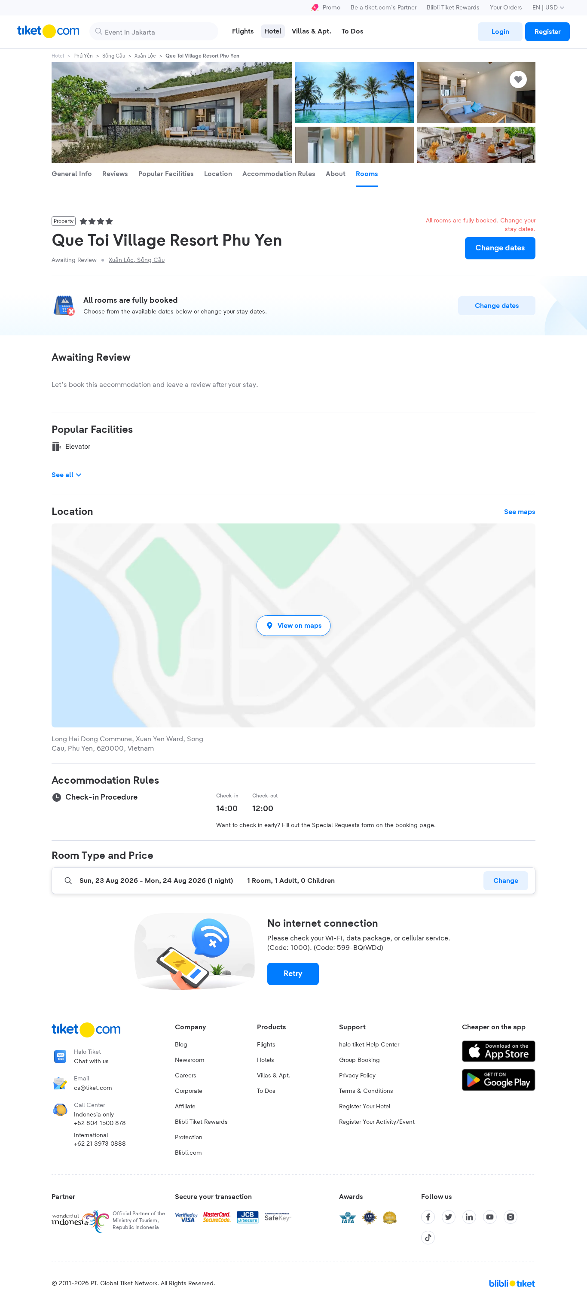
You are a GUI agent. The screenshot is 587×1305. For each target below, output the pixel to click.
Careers (185, 1076)
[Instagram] (510, 1217)
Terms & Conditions (366, 1091)
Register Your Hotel (364, 1106)
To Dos (266, 1091)
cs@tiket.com (93, 1088)
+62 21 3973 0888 (100, 1144)
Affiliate (185, 1106)
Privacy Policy (357, 1076)
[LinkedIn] (469, 1217)
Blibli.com (188, 1153)
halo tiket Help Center (369, 1045)
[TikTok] (428, 1237)
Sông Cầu (113, 55)
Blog (181, 1045)
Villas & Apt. (273, 1076)
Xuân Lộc (145, 55)
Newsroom (190, 1060)
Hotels (265, 1060)
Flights (266, 1045)
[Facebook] (428, 1217)
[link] (500, 31)
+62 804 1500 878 (100, 1123)
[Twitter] (449, 1217)
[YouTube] (490, 1217)
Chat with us (91, 1061)
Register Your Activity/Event (377, 1122)
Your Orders (506, 8)
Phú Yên (83, 55)
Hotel (58, 55)
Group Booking (359, 1060)
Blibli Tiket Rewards (453, 8)
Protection (188, 1137)
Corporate (188, 1091)
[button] (293, 625)
